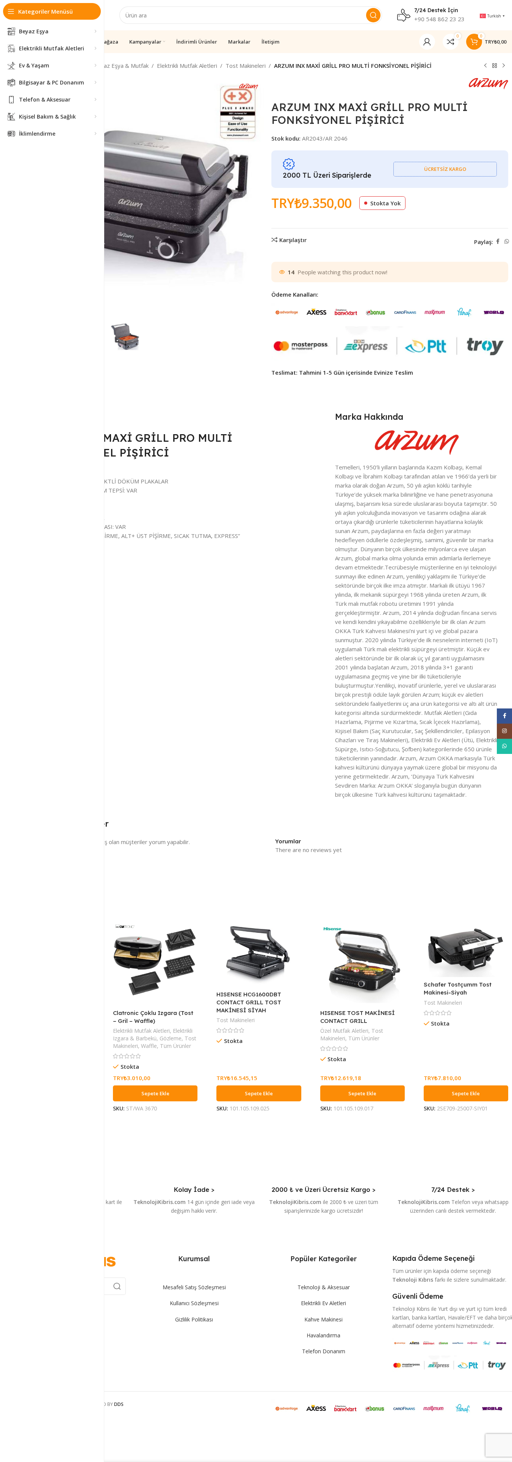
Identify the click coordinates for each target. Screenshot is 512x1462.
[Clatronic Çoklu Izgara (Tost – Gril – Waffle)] (155, 963)
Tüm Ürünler (175, 1045)
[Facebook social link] (497, 241)
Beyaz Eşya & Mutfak (121, 65)
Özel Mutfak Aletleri (344, 1030)
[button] (155, 1093)
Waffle (149, 1045)
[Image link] (450, 1342)
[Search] (373, 15)
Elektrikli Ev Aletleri (323, 1303)
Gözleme (171, 1038)
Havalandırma (323, 1335)
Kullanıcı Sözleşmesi (194, 1303)
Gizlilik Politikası (194, 1319)
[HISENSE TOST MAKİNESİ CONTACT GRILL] (362, 963)
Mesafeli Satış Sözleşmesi (194, 1287)
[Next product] (503, 65)
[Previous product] (485, 65)
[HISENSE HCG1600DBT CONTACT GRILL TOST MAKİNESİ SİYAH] (258, 954)
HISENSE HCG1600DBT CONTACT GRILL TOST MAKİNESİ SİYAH (248, 1002)
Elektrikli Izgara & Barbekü (153, 1034)
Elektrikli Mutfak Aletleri (187, 65)
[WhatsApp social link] (506, 241)
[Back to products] (494, 65)
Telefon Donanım (323, 1351)
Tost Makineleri (245, 65)
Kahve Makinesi (323, 1319)
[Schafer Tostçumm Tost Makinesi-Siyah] (466, 949)
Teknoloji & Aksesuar (323, 1287)
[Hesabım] (427, 41)
